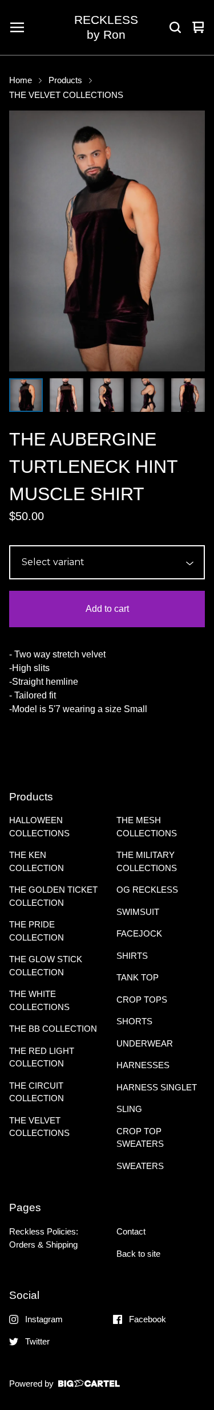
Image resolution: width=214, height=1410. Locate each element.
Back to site (138, 1253)
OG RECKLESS (147, 889)
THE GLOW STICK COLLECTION (45, 965)
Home (20, 80)
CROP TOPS (141, 999)
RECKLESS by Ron (106, 27)
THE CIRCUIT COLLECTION (36, 1092)
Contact (131, 1231)
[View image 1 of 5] (26, 395)
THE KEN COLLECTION (36, 861)
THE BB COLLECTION (53, 1028)
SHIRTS (132, 956)
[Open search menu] (175, 27)
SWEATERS (140, 1166)
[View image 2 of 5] (66, 395)
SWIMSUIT (137, 912)
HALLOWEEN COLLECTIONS (39, 826)
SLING (129, 1109)
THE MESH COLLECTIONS (146, 826)
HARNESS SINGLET (156, 1087)
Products (65, 80)
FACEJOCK (139, 933)
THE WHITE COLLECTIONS (39, 1000)
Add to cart (107, 609)
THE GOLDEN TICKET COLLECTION (53, 896)
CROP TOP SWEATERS (140, 1137)
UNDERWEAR (144, 1043)
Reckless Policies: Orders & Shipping (43, 1238)
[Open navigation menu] (17, 27)
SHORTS (134, 1021)
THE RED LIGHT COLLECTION (41, 1057)
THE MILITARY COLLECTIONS (146, 861)
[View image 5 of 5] (188, 395)
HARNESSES (142, 1065)
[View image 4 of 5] (147, 395)
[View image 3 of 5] (107, 395)
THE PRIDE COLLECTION (36, 930)
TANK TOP (137, 977)
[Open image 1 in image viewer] (107, 241)
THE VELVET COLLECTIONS (66, 95)
